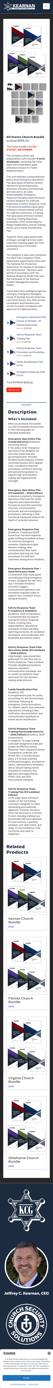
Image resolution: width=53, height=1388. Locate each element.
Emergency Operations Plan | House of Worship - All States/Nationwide (31, 321)
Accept (26, 1378)
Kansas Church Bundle (20, 920)
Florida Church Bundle (20, 1000)
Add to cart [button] (28, 910)
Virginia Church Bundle (21, 1080)
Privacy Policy (33, 1384)
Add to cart (14, 390)
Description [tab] (26, 405)
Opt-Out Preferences (18, 1384)
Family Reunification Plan (29, 362)
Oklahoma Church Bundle (23, 1160)
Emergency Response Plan (21, 196)
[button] (49, 1353)
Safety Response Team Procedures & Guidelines (26, 205)
